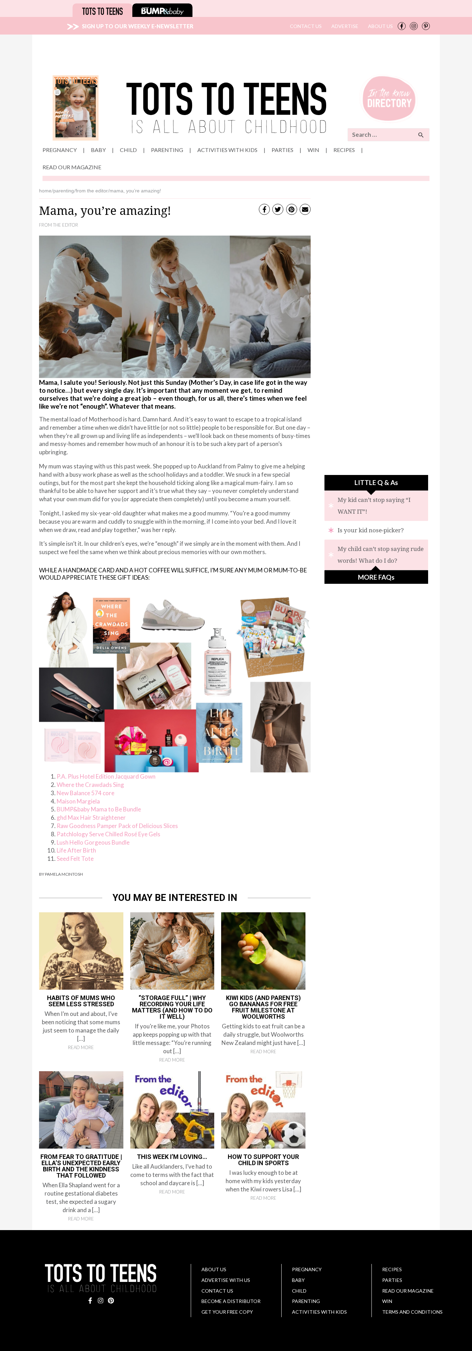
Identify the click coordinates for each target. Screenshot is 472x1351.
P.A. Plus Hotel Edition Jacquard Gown (106, 776)
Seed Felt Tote (75, 858)
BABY (298, 1280)
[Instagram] (414, 26)
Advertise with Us (225, 1280)
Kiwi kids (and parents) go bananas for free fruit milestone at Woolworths (263, 1007)
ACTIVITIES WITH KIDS (319, 1312)
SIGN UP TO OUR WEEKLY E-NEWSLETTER (136, 26)
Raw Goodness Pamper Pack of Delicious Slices (117, 825)
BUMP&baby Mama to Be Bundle (99, 809)
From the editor (58, 225)
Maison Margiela (78, 801)
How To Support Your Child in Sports (263, 1160)
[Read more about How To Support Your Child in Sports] (263, 1109)
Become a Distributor (231, 1301)
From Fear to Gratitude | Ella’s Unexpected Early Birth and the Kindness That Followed (81, 1166)
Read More (81, 1047)
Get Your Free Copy (227, 1312)
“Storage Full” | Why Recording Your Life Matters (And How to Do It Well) (172, 1007)
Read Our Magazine (408, 1291)
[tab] (376, 506)
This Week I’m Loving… (172, 1156)
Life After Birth (76, 850)
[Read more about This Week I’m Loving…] (172, 1109)
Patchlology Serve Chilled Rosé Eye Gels (108, 834)
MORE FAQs (376, 577)
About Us (213, 1269)
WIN (387, 1301)
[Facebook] (402, 26)
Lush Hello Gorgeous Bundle (93, 842)
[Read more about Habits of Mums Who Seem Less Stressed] (81, 950)
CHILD (299, 1291)
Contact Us (217, 1291)
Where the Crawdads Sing (90, 784)
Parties (392, 1280)
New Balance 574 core (85, 793)
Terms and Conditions (412, 1312)
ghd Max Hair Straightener (91, 817)
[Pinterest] (426, 26)
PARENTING (306, 1301)
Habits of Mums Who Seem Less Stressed (81, 1001)
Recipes (392, 1269)
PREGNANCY (307, 1269)
